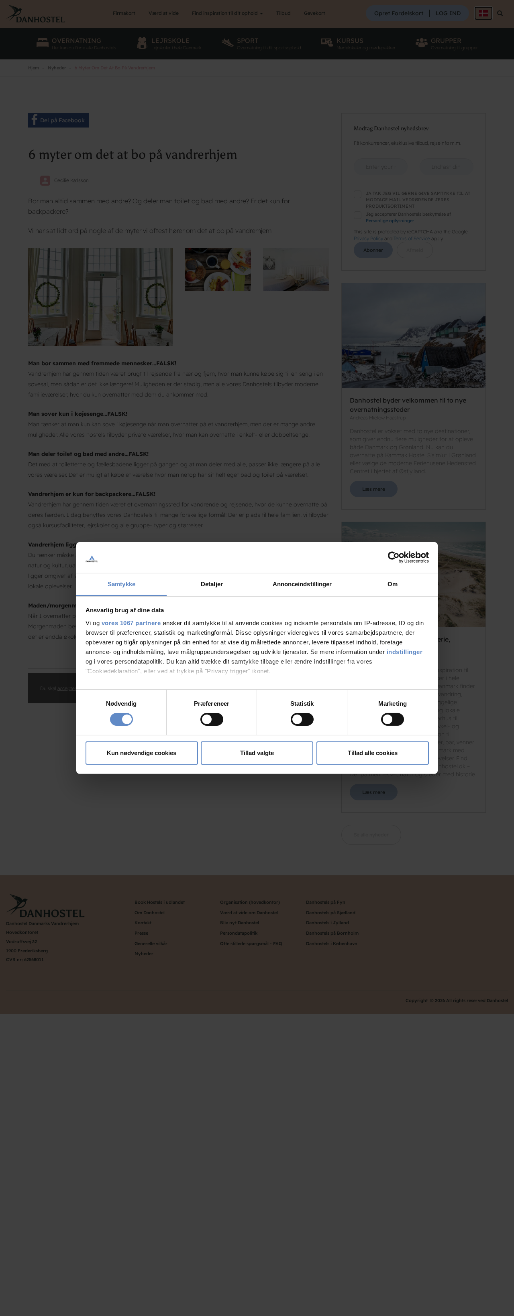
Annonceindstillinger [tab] (302, 584)
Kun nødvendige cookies (141, 752)
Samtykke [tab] (121, 584)
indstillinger (405, 651)
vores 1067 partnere (131, 623)
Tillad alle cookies (373, 752)
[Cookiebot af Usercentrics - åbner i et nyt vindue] (394, 557)
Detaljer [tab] (212, 584)
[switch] (211, 719)
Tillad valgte (257, 752)
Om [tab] (393, 584)
